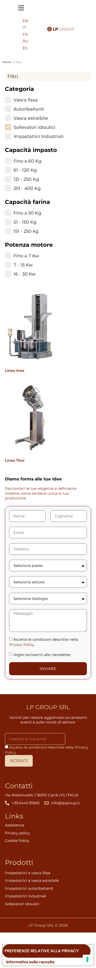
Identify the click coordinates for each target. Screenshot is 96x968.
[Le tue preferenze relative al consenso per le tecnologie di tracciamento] (87, 959)
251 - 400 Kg (27, 188)
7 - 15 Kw (23, 264)
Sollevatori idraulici (34, 127)
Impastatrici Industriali (39, 136)
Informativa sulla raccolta (30, 961)
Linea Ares (14, 370)
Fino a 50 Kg (27, 212)
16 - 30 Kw (25, 273)
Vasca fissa (26, 99)
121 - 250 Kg (26, 179)
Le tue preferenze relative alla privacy (40, 950)
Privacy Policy (21, 644)
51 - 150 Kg (25, 221)
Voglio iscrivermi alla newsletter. (42, 654)
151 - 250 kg (26, 231)
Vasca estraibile (31, 117)
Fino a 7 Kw (26, 255)
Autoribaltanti (29, 108)
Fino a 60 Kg (27, 160)
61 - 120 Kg (25, 169)
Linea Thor (15, 460)
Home (6, 62)
